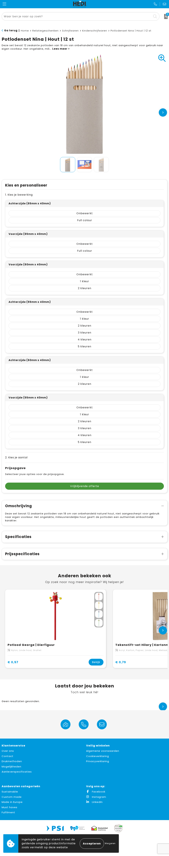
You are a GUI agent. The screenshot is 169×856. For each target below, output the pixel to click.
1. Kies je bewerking (19, 194)
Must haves (9, 807)
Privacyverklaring (97, 761)
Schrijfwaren (70, 30)
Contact (7, 756)
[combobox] (77, 16)
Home (25, 30)
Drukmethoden (12, 761)
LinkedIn (97, 802)
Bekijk (96, 662)
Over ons (8, 751)
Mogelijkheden (11, 766)
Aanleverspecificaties (17, 771)
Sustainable (10, 791)
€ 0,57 (13, 662)
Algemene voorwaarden (102, 751)
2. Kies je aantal (16, 457)
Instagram (98, 797)
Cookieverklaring (97, 756)
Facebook (98, 791)
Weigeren (110, 843)
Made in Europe (12, 802)
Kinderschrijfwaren (94, 30)
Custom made (12, 797)
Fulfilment (8, 812)
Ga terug (10, 30)
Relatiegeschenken (45, 30)
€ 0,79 (120, 662)
